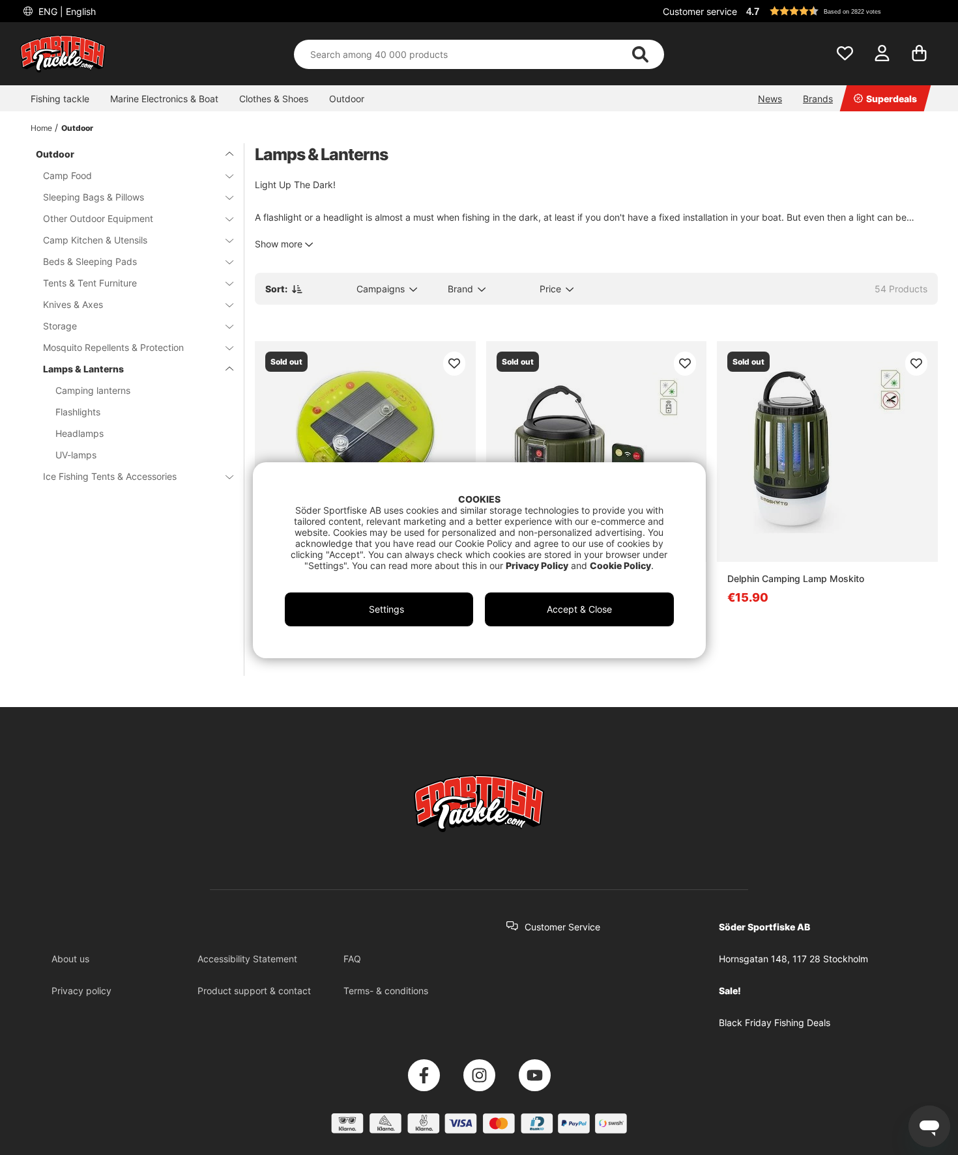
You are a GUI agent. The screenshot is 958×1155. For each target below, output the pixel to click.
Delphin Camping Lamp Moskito (795, 578)
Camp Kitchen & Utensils (95, 239)
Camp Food (67, 175)
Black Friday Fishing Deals (774, 1022)
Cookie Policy (620, 565)
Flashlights (77, 411)
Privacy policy (81, 990)
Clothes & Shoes (273, 98)
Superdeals (891, 98)
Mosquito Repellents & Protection (113, 347)
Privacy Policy (537, 565)
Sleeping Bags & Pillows (93, 196)
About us (70, 958)
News (770, 98)
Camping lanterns (92, 390)
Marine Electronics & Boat (164, 98)
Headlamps (79, 433)
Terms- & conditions (385, 990)
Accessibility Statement (247, 958)
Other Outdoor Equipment (98, 218)
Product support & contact (254, 990)
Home (41, 128)
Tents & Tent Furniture (90, 282)
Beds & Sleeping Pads (90, 261)
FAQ (352, 958)
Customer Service (562, 926)
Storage (60, 325)
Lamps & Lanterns (83, 368)
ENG (66, 11)
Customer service (700, 11)
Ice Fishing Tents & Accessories (110, 476)
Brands (818, 98)
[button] (840, 11)
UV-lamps (75, 454)
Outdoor (346, 98)
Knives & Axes (73, 304)
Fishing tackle (60, 98)
